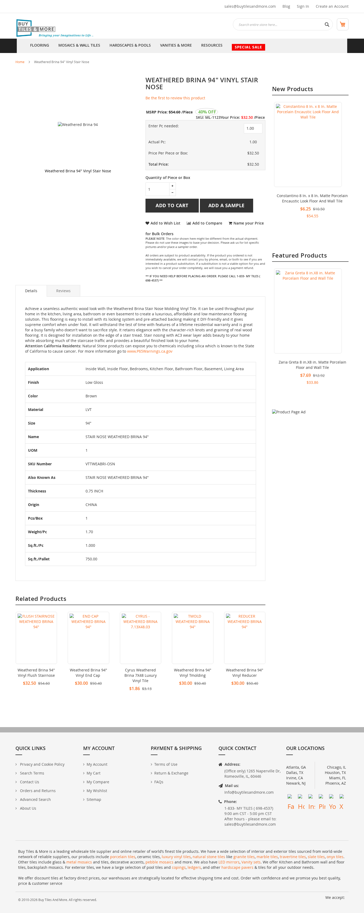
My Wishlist (97, 790)
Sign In (303, 6)
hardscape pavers (237, 867)
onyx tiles (335, 856)
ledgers (194, 867)
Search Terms (31, 773)
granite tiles (244, 856)
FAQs (158, 781)
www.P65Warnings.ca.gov (149, 351)
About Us (27, 808)
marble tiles (267, 856)
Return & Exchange (171, 773)
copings (179, 867)
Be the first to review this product (175, 97)
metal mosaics (79, 862)
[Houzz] (301, 797)
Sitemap (94, 799)
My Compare (98, 781)
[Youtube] (332, 797)
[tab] (31, 291)
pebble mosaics (159, 862)
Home (20, 62)
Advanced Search (35, 799)
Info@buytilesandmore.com (249, 792)
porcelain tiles (122, 856)
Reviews (63, 290)
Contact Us (29, 781)
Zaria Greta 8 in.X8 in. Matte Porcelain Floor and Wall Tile (310, 365)
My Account (97, 764)
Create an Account (332, 6)
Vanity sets (251, 862)
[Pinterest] (322, 797)
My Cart (93, 773)
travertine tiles (293, 856)
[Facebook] (291, 797)
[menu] (182, 46)
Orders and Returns (37, 790)
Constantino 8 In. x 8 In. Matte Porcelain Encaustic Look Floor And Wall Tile (310, 198)
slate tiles (316, 856)
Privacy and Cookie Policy (41, 764)
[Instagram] (311, 797)
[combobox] (283, 24)
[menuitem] (39, 46)
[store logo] (55, 28)
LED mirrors (229, 862)
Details (31, 290)
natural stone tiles (209, 856)
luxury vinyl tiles (176, 856)
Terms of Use (165, 764)
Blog (286, 6)
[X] (342, 797)
